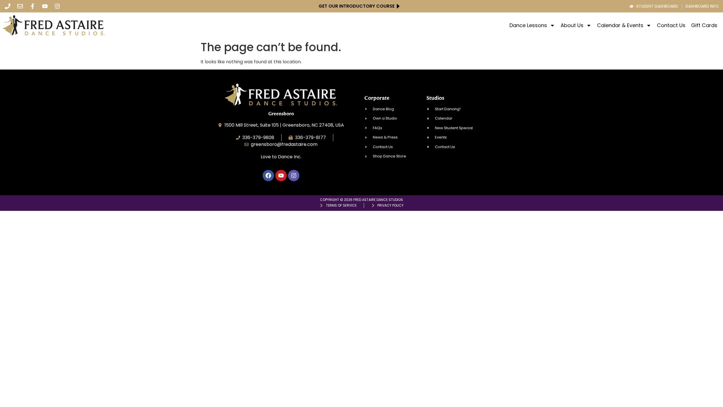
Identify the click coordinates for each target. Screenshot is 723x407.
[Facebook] (268, 175)
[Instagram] (57, 6)
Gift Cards (704, 25)
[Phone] (7, 6)
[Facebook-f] (32, 6)
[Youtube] (45, 6)
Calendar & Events (620, 25)
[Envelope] (20, 6)
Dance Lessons (528, 25)
